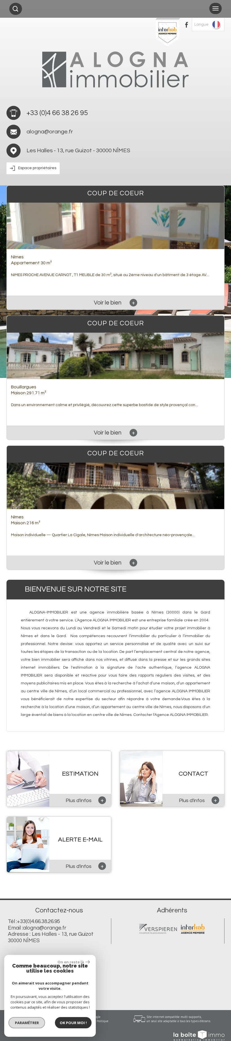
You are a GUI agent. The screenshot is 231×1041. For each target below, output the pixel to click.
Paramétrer (27, 1022)
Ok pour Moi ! (73, 1022)
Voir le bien (114, 303)
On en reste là (70, 961)
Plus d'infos (85, 800)
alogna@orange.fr (49, 132)
